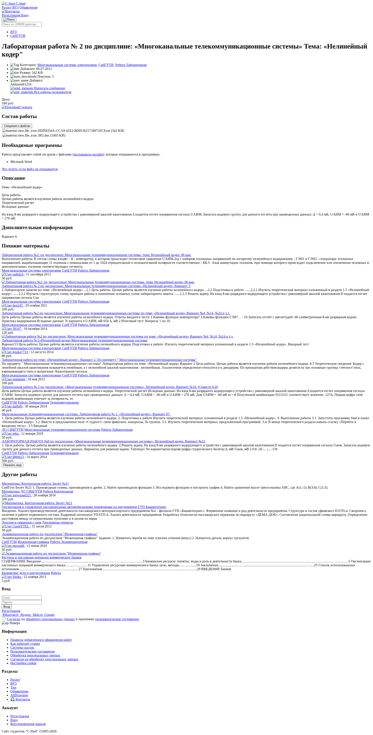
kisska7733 (20, 352)
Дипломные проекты (57, 522)
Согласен (14, 619)
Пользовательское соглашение (32, 651)
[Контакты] (11, 11)
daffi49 (17, 406)
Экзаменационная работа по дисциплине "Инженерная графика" (50, 534)
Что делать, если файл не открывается (30, 169)
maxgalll (18, 546)
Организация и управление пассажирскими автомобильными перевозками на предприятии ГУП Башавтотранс (84, 507)
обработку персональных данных (50, 619)
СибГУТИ (17, 36)
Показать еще (12, 465)
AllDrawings (19, 695)
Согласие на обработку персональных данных (44, 659)
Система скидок (22, 647)
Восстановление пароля (28, 724)
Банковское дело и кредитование (26, 573)
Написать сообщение (49, 88)
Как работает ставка (25, 643)
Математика (11, 491)
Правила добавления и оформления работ (41, 640)
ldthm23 (18, 457)
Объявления (28, 7)
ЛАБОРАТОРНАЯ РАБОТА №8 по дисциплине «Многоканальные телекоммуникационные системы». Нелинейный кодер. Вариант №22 (103, 441)
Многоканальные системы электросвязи (67, 65)
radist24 (18, 274)
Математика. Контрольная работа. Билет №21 (35, 483)
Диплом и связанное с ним (21, 522)
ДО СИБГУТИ (13, 429)
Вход (24, 15)
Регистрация (11, 15)
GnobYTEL (21, 526)
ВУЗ (15, 7)
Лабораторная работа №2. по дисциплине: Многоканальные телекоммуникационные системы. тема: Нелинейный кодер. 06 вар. (96, 255)
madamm (19, 379)
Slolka (17, 577)
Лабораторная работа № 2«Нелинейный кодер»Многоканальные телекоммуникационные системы (74, 340)
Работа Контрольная (58, 491)
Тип (13, 687)
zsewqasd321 (22, 495)
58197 (17, 329)
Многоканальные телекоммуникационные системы (62, 429)
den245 (18, 305)
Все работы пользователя (52, 92)
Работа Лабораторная (131, 65)
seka (15, 433)
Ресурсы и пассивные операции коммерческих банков (42, 557)
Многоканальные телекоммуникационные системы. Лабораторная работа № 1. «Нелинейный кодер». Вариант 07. (86, 414)
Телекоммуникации (64, 402)
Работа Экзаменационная (68, 542)
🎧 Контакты (20, 699)
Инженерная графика (33, 542)
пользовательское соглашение (117, 619)
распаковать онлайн (88, 154)
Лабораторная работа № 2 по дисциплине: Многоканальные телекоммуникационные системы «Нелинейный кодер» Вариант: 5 (96, 286)
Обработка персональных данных (35, 655)
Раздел (6, 7)
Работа (56, 573)
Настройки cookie (23, 663)
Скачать (26, 107)
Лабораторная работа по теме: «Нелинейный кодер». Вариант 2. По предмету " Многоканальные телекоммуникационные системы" (99, 360)
